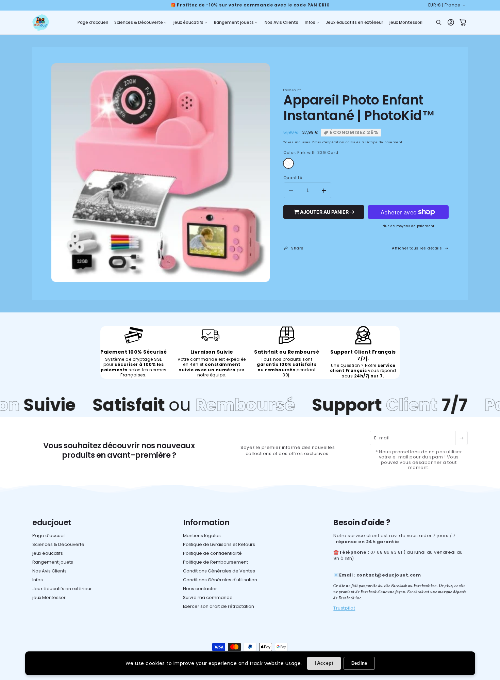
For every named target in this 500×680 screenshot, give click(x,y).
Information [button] (206, 522)
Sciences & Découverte (58, 544)
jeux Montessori (49, 597)
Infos (37, 580)
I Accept (324, 663)
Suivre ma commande (208, 597)
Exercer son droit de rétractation (218, 606)
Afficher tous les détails (417, 248)
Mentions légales (202, 535)
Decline (359, 663)
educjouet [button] (51, 522)
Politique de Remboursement (215, 562)
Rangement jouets (52, 562)
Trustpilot (344, 608)
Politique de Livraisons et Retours (219, 544)
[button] (140, 22)
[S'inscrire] (461, 438)
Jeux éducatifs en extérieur (62, 589)
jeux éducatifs (47, 553)
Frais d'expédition (328, 142)
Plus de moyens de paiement (408, 226)
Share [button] (297, 248)
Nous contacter (200, 589)
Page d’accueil (49, 535)
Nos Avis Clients (49, 571)
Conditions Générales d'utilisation (220, 580)
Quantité (292, 177)
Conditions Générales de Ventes (219, 571)
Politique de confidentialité (212, 553)
